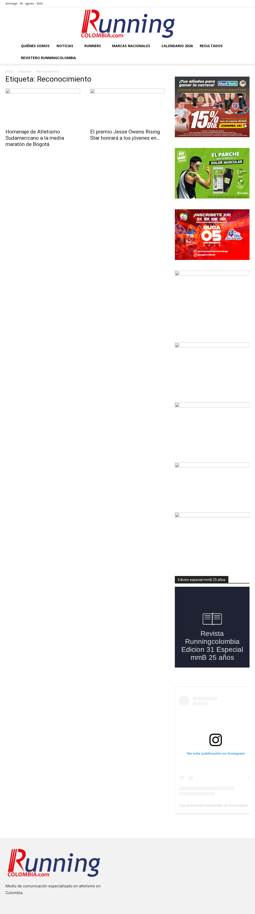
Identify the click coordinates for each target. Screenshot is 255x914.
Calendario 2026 (177, 45)
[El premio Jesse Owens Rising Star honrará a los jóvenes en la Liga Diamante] (127, 107)
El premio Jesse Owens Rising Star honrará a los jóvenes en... (125, 135)
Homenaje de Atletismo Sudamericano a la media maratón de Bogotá (34, 138)
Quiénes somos (35, 45)
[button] (244, 46)
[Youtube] (246, 3)
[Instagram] (229, 3)
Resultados (211, 45)
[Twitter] (237, 3)
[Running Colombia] (127, 23)
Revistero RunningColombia (48, 57)
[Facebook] (221, 3)
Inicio (9, 71)
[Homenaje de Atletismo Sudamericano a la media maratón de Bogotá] (42, 107)
